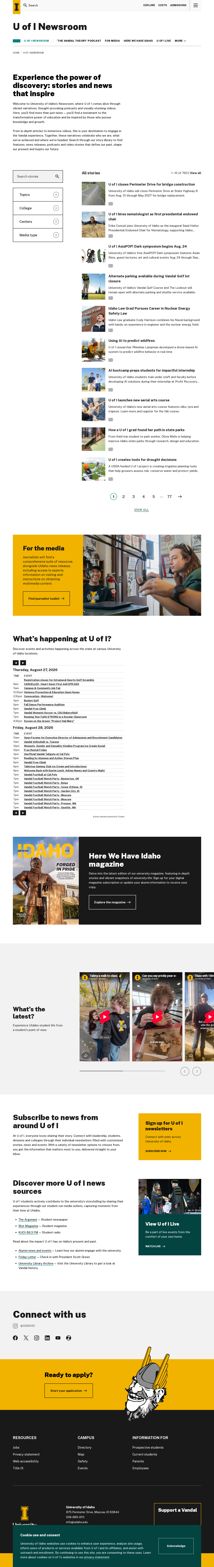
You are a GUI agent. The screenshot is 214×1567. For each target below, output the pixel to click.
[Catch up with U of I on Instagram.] (36, 1337)
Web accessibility (26, 1461)
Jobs (16, 1447)
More (180, 41)
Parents (138, 1461)
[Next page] (180, 496)
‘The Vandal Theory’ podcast (79, 41)
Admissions (178, 5)
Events (83, 1468)
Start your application (66, 1390)
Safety (83, 1461)
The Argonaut (27, 1219)
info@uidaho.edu (77, 1522)
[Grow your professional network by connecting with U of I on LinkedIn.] (47, 1337)
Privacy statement (26, 1454)
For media (112, 41)
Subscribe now (156, 1151)
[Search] (25, 5)
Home (16, 53)
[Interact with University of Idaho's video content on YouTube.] (57, 1337)
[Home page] (16, 7)
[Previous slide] (184, 1071)
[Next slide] (196, 1071)
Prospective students (148, 1447)
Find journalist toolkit (44, 598)
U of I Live (164, 41)
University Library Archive (35, 1263)
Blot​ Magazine (28, 1226)
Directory (84, 1447)
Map (81, 1454)
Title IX (18, 1468)
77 (169, 496)
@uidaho (27, 1325)
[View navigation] (195, 5)
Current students (144, 1454)
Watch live (153, 1246)
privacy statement (96, 1557)
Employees (140, 1468)
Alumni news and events (34, 1250)
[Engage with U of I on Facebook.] (15, 1337)
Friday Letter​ (27, 1257)
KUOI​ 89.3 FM (28, 1232)
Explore (149, 5)
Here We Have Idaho (138, 41)
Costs (162, 5)
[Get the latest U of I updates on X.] (26, 1337)
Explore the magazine (110, 902)
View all (195, 173)
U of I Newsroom (36, 41)
